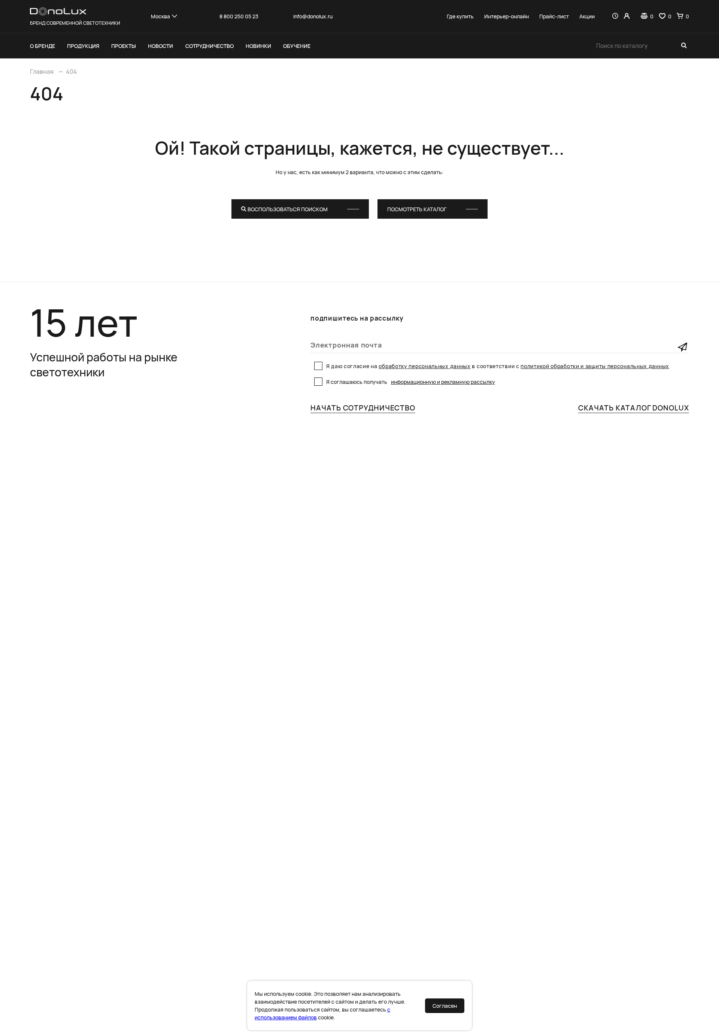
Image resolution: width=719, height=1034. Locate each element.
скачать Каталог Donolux (633, 408)
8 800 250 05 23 (238, 16)
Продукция (83, 45)
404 (71, 71)
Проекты (123, 45)
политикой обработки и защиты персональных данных (595, 366)
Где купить (460, 16)
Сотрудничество (209, 45)
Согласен (445, 1005)
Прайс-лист (554, 16)
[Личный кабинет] (626, 16)
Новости (160, 45)
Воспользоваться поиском (287, 209)
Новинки (258, 45)
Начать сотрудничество (362, 408)
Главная (42, 71)
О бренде (42, 45)
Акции (587, 16)
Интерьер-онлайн (506, 16)
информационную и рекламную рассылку (443, 381)
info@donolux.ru (313, 16)
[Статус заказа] (615, 16)
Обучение (296, 45)
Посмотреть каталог (416, 209)
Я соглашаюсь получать (410, 381)
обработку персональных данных (424, 366)
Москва (160, 16)
